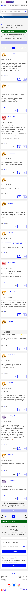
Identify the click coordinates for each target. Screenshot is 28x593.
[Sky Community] (9, 2)
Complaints (3, 579)
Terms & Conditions (22, 576)
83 (4, 282)
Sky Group (3, 580)
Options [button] (3, 22)
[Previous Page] (2, 48)
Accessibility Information (21, 577)
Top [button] (15, 573)
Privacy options (4, 576)
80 (4, 193)
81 (4, 223)
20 (22, 48)
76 (4, 75)
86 (4, 373)
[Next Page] (25, 48)
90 (4, 495)
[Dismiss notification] (26, 6)
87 (4, 406)
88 (4, 444)
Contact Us (24, 579)
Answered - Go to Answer (14, 31)
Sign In (26, 2)
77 (4, 107)
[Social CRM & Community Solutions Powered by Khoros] (23, 589)
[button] (26, 53)
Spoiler (7, 332)
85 (4, 345)
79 (4, 169)
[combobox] (13, 11)
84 (4, 311)
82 (4, 252)
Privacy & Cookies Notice (6, 577)
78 (4, 143)
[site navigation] (1, 2)
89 (4, 470)
